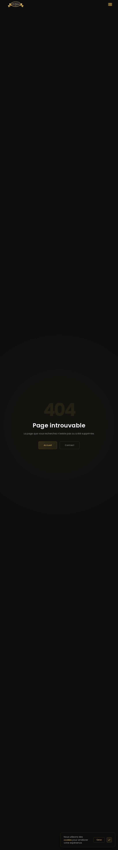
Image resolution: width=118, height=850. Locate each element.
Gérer (99, 840)
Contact (69, 445)
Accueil (48, 445)
